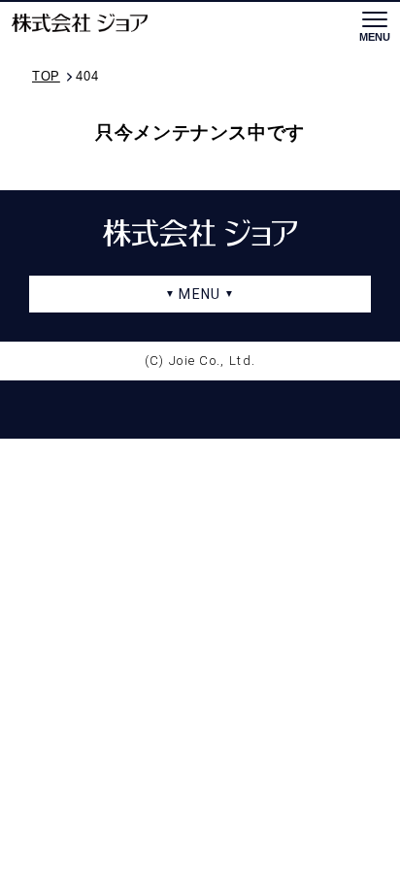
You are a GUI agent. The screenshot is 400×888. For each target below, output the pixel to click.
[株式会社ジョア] (80, 23)
